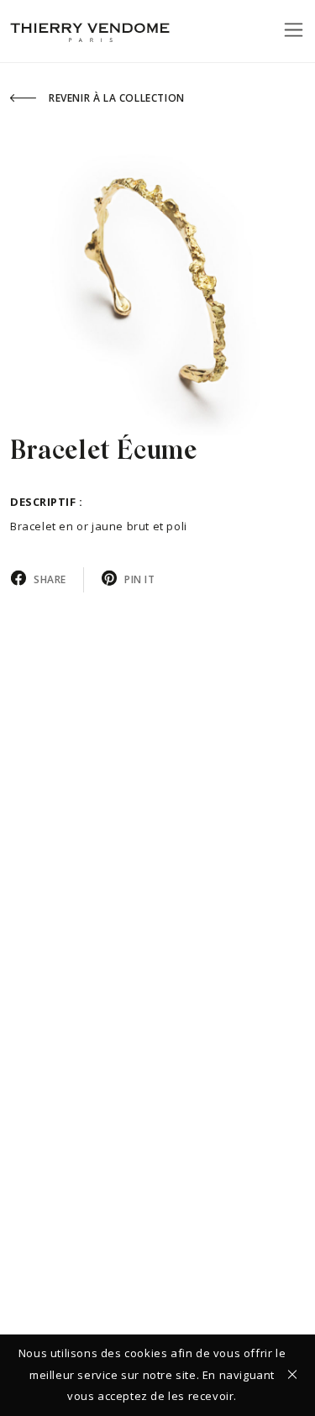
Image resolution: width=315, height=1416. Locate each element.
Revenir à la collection (117, 98)
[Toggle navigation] (293, 29)
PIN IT (139, 579)
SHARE (50, 579)
